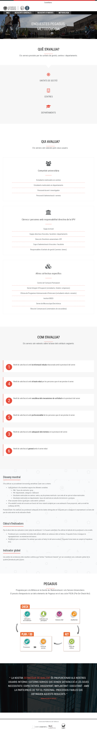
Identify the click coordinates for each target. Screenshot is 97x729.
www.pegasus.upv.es (48, 698)
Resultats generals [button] (23, 13)
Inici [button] (7, 13)
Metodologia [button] (64, 13)
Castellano (48, 3)
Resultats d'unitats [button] (45, 13)
